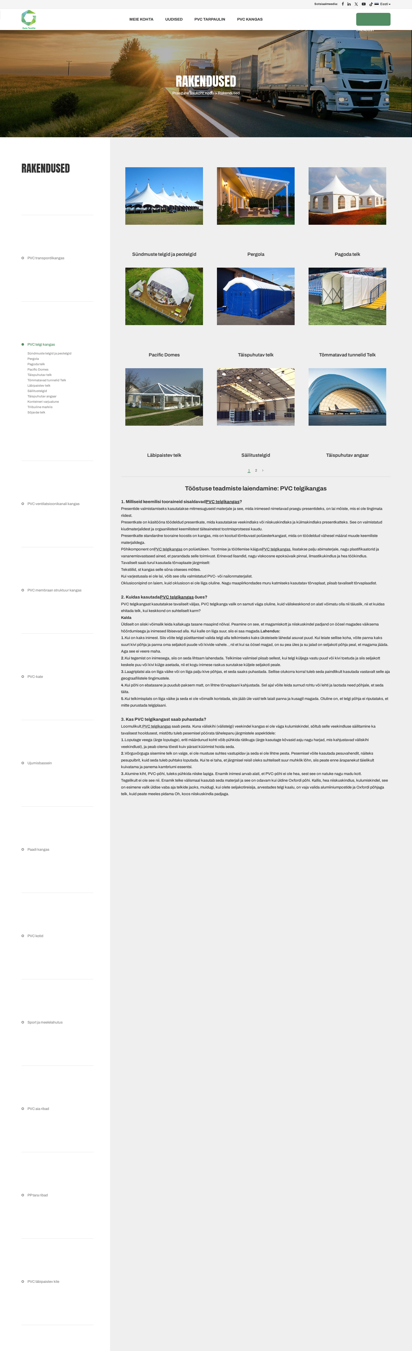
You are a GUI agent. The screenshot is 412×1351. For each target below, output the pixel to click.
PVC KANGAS (250, 19)
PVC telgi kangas (41, 344)
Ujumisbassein (39, 763)
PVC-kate (35, 677)
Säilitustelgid (37, 391)
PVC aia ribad (38, 1109)
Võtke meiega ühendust (368, 19)
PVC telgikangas (222, 501)
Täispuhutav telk (39, 375)
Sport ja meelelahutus (45, 1022)
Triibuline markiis (40, 407)
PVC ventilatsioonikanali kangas (53, 504)
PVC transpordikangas (45, 258)
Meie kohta (141, 19)
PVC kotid (35, 936)
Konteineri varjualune (43, 401)
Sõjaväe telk (36, 412)
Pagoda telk (36, 364)
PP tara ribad (37, 1195)
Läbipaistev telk (38, 385)
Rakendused (229, 93)
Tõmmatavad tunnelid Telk (46, 380)
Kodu (209, 93)
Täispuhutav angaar (41, 396)
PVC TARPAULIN (209, 19)
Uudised (174, 19)
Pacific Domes (37, 369)
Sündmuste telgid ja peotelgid (49, 353)
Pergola (33, 358)
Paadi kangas (38, 849)
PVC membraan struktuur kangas (54, 590)
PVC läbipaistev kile (43, 1282)
